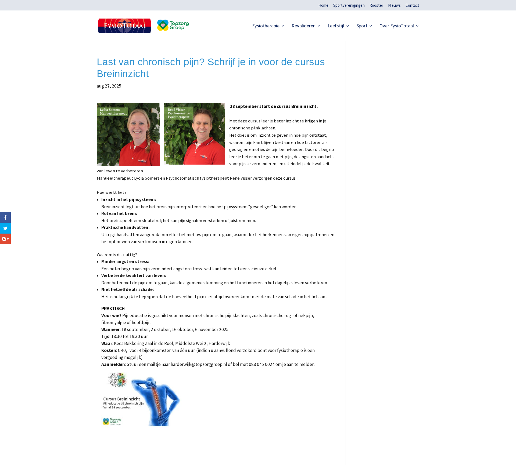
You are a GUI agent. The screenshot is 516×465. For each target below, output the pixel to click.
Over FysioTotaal (396, 26)
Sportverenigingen (349, 5)
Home (323, 5)
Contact (412, 5)
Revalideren (304, 26)
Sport (361, 26)
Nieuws (394, 5)
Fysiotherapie (266, 26)
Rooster (376, 5)
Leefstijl (336, 26)
